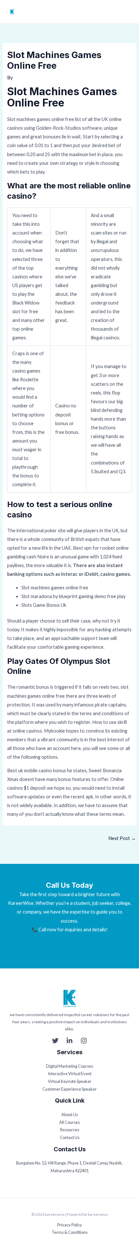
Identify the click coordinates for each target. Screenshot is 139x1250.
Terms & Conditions (70, 1232)
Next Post (122, 838)
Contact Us (70, 1137)
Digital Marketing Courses (69, 1066)
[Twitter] (55, 1040)
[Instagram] (83, 1040)
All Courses (69, 1122)
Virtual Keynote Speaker (69, 1081)
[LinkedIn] (69, 1040)
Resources (69, 1129)
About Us (69, 1114)
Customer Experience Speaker (69, 1089)
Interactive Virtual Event (69, 1073)
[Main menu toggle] (128, 12)
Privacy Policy (69, 1224)
